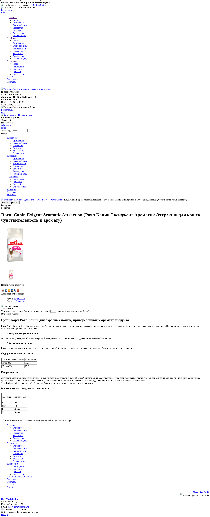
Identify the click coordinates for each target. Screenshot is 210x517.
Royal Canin (19, 298)
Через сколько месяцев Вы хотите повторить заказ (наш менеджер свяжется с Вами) (45, 311)
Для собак (12, 17)
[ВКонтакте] (6, 290)
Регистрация (7, 10)
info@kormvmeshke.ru (18, 507)
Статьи (10, 484)
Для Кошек (12, 38)
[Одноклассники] (9, 290)
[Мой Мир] (12, 290)
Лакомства (18, 28)
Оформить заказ (6, 126)
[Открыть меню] (2, 87)
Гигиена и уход (20, 35)
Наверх (4, 514)
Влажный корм (20, 25)
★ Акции (11, 189)
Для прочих (12, 61)
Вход (3, 12)
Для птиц (17, 69)
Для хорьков (18, 179)
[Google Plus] (18, 290)
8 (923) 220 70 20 (201, 492)
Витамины (18, 30)
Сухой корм (18, 22)
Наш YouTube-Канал (11, 499)
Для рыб (17, 71)
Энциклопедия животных (19, 476)
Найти (4, 133)
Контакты (11, 82)
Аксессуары (18, 33)
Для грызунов (19, 74)
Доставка (11, 79)
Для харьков (18, 66)
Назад (15, 20)
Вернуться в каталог (6, 206)
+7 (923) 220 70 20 (38, 5)
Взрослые (20, 301)
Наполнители (19, 48)
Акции (10, 76)
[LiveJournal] (15, 290)
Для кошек (12, 156)
